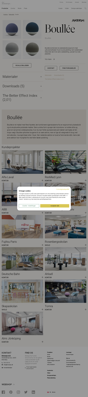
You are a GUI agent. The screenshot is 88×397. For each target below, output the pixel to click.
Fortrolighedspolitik (62, 189)
